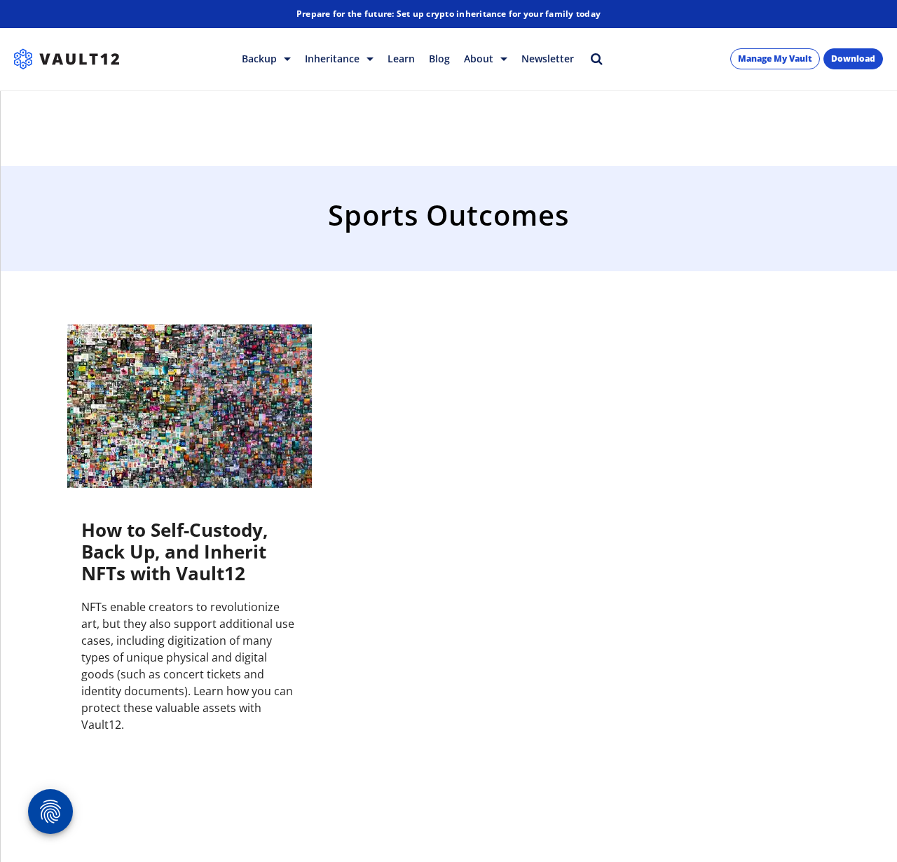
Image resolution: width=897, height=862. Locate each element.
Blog (439, 58)
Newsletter (547, 58)
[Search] (596, 58)
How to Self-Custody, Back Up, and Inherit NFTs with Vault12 (174, 551)
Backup (261, 58)
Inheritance (333, 58)
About (480, 58)
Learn (401, 58)
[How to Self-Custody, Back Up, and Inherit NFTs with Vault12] (189, 406)
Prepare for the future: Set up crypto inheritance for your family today (448, 14)
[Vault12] (66, 58)
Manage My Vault (775, 58)
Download (853, 58)
